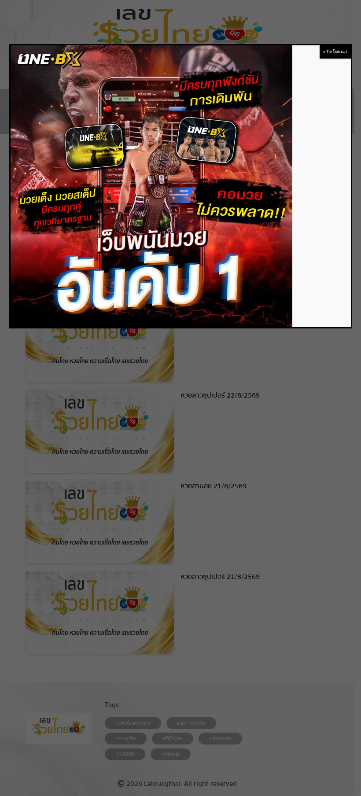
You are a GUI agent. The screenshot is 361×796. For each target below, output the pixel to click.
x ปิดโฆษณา (335, 51)
